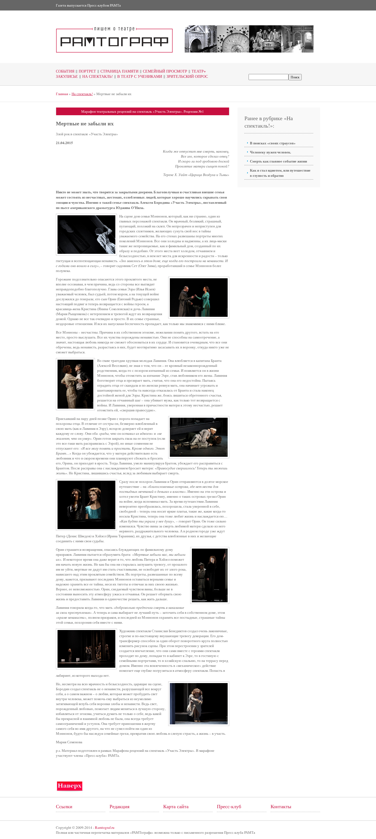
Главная (62, 93)
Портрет (86, 71)
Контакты (281, 806)
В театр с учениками (138, 76)
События (65, 71)
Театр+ (197, 71)
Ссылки (64, 806)
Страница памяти (117, 71)
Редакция (119, 806)
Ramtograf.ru (105, 827)
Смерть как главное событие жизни (278, 161)
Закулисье (67, 76)
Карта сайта (176, 806)
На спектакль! (96, 76)
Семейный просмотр (163, 71)
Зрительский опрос (186, 76)
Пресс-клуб (229, 806)
